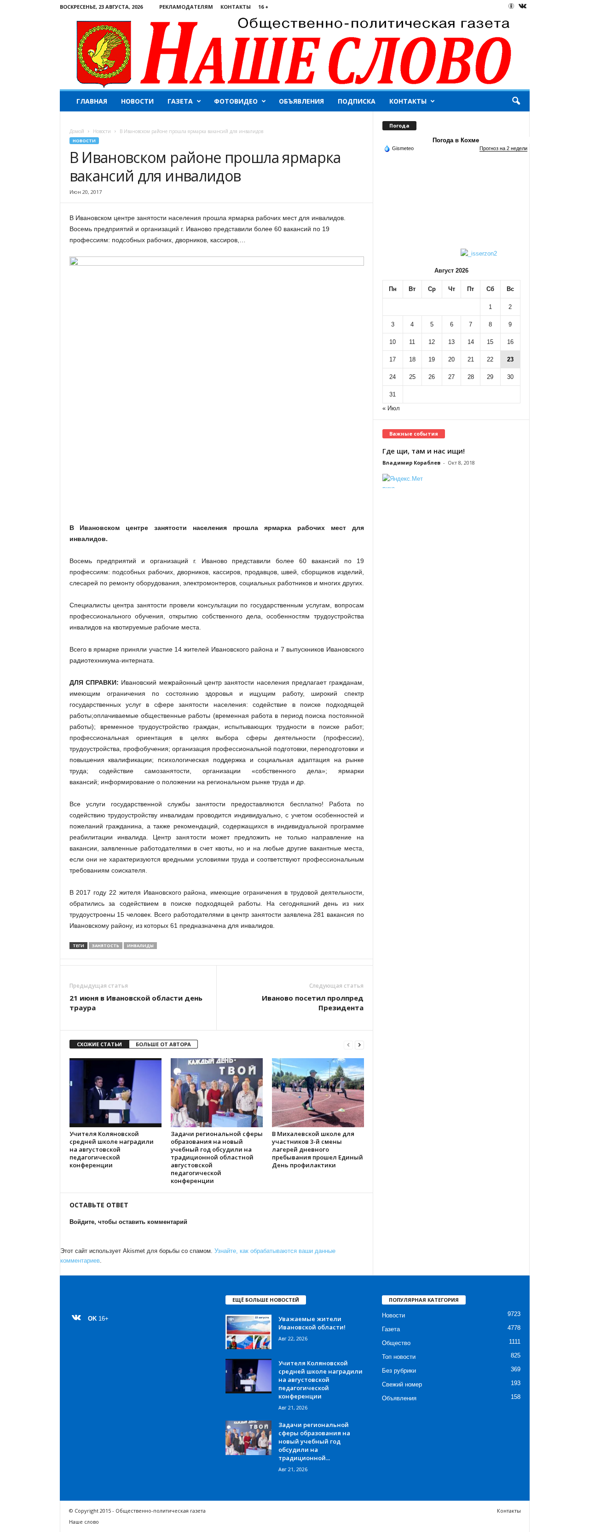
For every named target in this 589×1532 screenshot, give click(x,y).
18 (412, 359)
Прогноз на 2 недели (503, 148)
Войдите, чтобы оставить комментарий (128, 1221)
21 (471, 359)
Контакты (235, 6)
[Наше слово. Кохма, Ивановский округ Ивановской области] (295, 51)
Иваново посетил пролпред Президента (313, 1002)
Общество (396, 1343)
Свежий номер (402, 1384)
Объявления (301, 101)
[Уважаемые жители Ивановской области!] (248, 1332)
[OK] (511, 6)
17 (392, 359)
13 (451, 341)
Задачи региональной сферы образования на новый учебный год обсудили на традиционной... (314, 1441)
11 (412, 341)
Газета (180, 101)
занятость (105, 946)
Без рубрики (399, 1370)
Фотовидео (236, 101)
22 (490, 359)
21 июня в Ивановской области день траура (135, 1002)
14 (471, 341)
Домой (76, 131)
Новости (137, 101)
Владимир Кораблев (411, 462)
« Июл (391, 408)
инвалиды (140, 946)
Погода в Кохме (456, 140)
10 (392, 341)
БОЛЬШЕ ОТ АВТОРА (163, 1044)
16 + (263, 6)
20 (451, 359)
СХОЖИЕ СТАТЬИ (99, 1044)
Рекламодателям (186, 6)
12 (431, 341)
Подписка (356, 101)
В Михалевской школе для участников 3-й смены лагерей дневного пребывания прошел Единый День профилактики (317, 1149)
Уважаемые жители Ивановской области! (312, 1323)
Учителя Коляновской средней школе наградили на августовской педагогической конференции (111, 1149)
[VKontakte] (522, 6)
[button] (516, 101)
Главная (91, 101)
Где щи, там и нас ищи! (423, 450)
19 (431, 359)
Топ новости (399, 1356)
